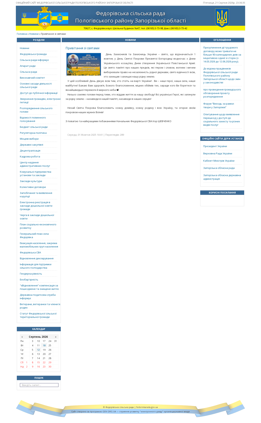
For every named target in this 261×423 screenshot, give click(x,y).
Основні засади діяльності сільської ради (36, 85)
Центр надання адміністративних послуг (35, 164)
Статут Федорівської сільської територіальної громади (38, 315)
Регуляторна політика (33, 133)
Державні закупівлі (31, 144)
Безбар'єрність (29, 279)
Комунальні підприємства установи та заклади (35, 173)
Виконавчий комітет (32, 77)
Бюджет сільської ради (34, 127)
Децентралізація (30, 150)
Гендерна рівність (31, 273)
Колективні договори (33, 187)
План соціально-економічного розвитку (38, 226)
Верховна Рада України (217, 153)
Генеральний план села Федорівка (34, 235)
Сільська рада (28, 71)
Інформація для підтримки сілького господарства (35, 266)
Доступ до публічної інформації (39, 93)
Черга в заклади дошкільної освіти (37, 216)
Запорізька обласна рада (219, 168)
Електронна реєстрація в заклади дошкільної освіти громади (36, 206)
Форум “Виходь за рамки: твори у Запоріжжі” (218, 105)
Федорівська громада (33, 54)
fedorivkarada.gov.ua (147, 407)
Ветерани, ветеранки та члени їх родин (40, 305)
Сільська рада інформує (34, 60)
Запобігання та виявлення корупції (36, 194)
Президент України (215, 146)
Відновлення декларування (36, 258)
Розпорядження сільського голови (36, 109)
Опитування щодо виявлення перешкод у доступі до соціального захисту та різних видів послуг (221, 119)
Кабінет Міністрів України (218, 160)
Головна (22, 33)
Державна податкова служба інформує (38, 296)
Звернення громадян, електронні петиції (40, 100)
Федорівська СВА (30, 252)
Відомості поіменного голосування (33, 119)
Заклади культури (31, 181)
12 (38, 349)
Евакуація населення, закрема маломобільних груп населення (39, 244)
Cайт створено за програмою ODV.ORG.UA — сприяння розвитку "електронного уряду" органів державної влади (130, 411)
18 (44, 345)
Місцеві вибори (29, 138)
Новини (34, 33)
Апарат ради (28, 66)
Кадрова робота (30, 156)
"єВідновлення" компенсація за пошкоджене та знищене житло (39, 287)
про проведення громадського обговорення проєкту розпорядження (222, 93)
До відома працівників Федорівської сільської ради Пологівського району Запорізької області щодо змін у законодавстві (221, 75)
